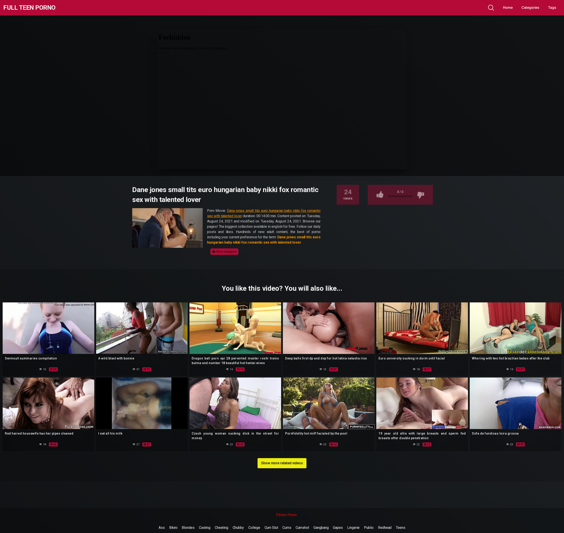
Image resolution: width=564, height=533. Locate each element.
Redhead (384, 528)
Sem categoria (226, 251)
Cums (286, 528)
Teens (400, 528)
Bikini (173, 528)
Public (369, 528)
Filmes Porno (286, 515)
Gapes (338, 528)
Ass (162, 528)
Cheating (221, 528)
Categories (530, 8)
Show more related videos (282, 463)
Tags (552, 8)
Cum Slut (271, 528)
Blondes (188, 528)
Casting (204, 528)
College (254, 528)
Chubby (238, 528)
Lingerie (353, 528)
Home (508, 8)
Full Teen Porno (29, 8)
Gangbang (321, 528)
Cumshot (302, 528)
